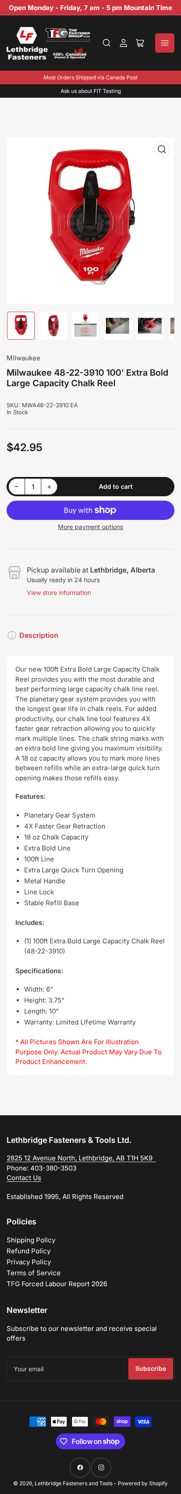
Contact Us (24, 1178)
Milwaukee (23, 358)
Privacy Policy (29, 1262)
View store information (59, 592)
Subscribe (150, 1368)
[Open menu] (164, 43)
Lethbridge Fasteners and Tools (73, 1483)
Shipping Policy (31, 1240)
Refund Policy (29, 1251)
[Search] (106, 43)
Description (38, 635)
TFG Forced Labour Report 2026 (57, 1284)
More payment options (90, 526)
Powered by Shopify (143, 1483)
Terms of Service (34, 1273)
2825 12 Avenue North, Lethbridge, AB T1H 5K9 (81, 1158)
